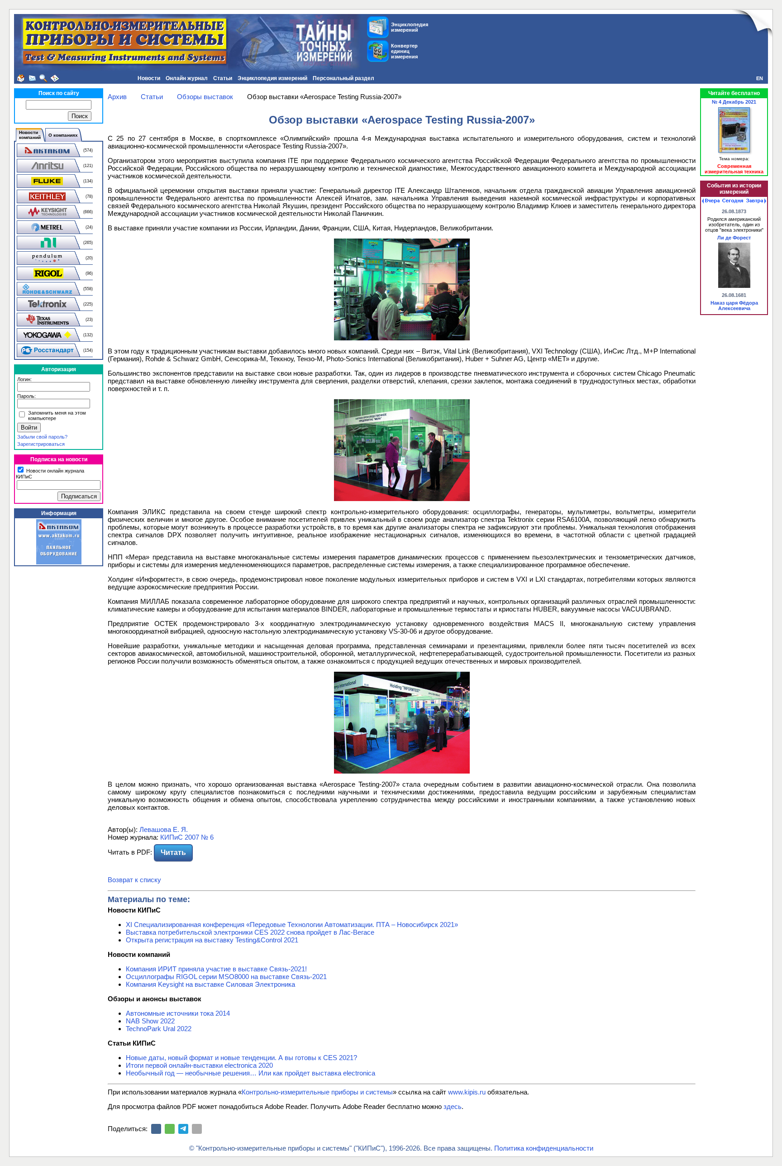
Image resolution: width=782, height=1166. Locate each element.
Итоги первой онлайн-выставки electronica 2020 (199, 1065)
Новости (149, 78)
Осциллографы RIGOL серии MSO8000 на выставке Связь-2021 (226, 976)
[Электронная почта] (197, 1129)
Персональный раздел (343, 78)
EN (759, 78)
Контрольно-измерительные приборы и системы (317, 1092)
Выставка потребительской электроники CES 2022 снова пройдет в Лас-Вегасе (250, 932)
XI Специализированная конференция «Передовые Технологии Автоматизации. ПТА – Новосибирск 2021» (292, 924)
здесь (452, 1106)
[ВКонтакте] (156, 1129)
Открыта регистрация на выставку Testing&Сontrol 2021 (212, 940)
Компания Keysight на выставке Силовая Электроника (210, 984)
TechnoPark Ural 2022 (158, 1028)
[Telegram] (183, 1129)
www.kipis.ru (467, 1092)
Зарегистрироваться (41, 444)
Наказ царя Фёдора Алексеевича (734, 305)
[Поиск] (43, 78)
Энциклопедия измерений (272, 78)
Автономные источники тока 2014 (178, 1013)
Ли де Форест (734, 237)
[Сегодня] (732, 201)
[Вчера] (711, 201)
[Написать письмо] (32, 78)
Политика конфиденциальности (543, 1148)
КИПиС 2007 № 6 (187, 837)
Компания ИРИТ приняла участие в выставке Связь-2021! (216, 969)
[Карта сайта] (54, 78)
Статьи (222, 78)
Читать (173, 852)
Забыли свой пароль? (42, 437)
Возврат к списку (134, 880)
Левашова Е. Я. (163, 829)
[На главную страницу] (20, 78)
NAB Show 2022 (150, 1021)
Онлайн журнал (187, 78)
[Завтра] (756, 201)
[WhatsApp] (170, 1129)
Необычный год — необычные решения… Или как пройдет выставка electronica (250, 1073)
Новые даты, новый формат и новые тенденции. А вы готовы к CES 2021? (241, 1057)
